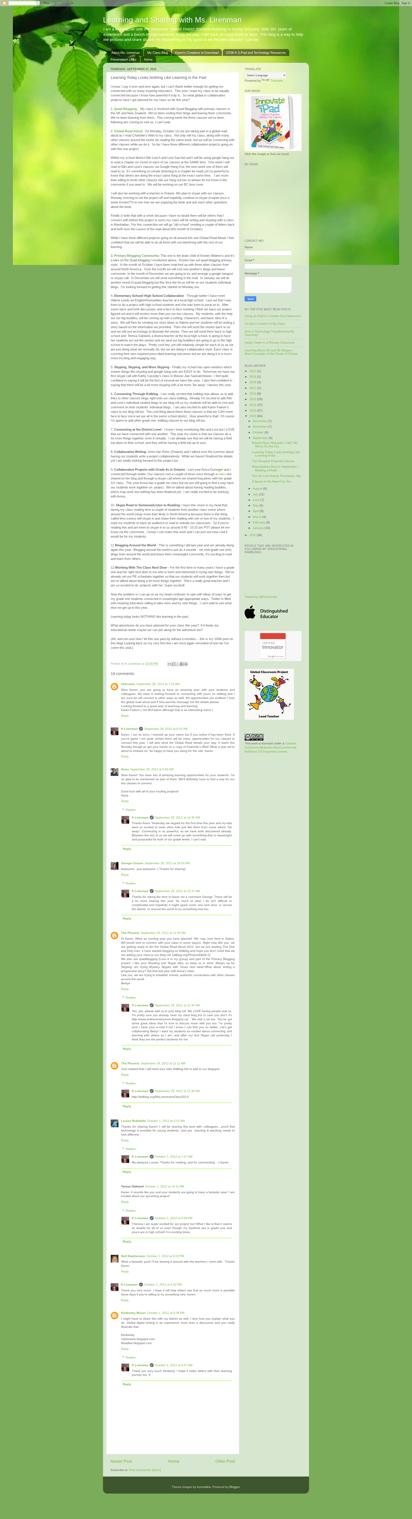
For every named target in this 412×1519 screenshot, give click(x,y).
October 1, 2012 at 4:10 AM (166, 1120)
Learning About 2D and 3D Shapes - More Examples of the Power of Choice (271, 352)
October (259, 432)
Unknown (128, 684)
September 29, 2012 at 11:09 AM (163, 933)
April (256, 511)
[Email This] (169, 664)
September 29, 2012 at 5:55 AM (152, 769)
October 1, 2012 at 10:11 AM (164, 1186)
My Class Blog (157, 52)
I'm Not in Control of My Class (265, 323)
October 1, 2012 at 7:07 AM (173, 1156)
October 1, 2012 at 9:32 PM (163, 1284)
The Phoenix (130, 933)
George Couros (132, 863)
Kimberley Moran (133, 1313)
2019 (253, 376)
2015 (253, 399)
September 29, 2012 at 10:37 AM (177, 891)
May (256, 505)
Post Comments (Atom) (145, 1470)
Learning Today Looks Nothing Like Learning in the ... (276, 454)
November (260, 426)
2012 (253, 416)
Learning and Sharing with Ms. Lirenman (172, 19)
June (256, 500)
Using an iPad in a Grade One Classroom (273, 316)
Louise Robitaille (133, 1120)
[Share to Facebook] (182, 664)
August (258, 488)
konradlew (204, 1487)
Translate (276, 80)
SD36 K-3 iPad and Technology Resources (256, 52)
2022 (253, 371)
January (259, 528)
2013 (253, 410)
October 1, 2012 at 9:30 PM (173, 1218)
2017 (253, 388)
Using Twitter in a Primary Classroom (270, 342)
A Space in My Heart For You (271, 481)
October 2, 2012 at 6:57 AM (173, 1365)
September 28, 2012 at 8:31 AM (166, 728)
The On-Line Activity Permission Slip (276, 476)
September (261, 438)
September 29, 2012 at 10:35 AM (177, 817)
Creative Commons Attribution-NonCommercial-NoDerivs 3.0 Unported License (271, 747)
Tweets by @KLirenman (261, 596)
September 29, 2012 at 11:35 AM (177, 1005)
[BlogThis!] (173, 664)
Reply (125, 715)
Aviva (125, 769)
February (259, 522)
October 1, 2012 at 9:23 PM (165, 1256)
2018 (253, 382)
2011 (253, 535)
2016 (253, 393)
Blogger (234, 1487)
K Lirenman (133, 663)
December (260, 421)
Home (148, 59)
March (257, 516)
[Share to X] (178, 664)
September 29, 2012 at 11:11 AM (163, 1063)
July (256, 494)
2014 (253, 405)
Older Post (225, 1461)
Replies (131, 809)
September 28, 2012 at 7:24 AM (158, 684)
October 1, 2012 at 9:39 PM (166, 1313)
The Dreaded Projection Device (273, 461)
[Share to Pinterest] (186, 664)
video (222, 474)
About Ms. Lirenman (125, 52)
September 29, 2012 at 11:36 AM (177, 1091)
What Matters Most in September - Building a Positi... (275, 468)
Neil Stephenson (133, 1256)
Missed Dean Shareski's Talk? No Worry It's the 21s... (274, 444)
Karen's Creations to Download (196, 52)
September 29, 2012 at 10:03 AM (167, 863)
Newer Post (121, 1461)
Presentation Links (123, 59)
